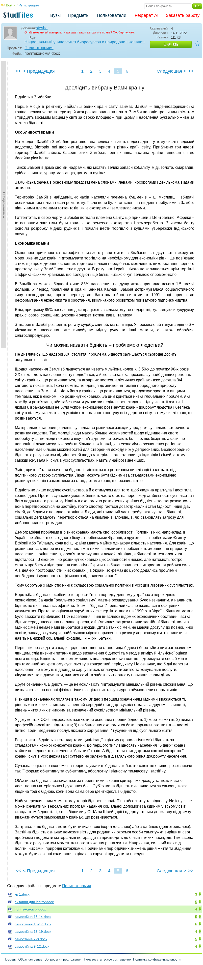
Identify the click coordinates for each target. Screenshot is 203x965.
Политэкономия (39, 48)
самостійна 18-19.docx (33, 932)
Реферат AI (146, 15)
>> (191, 71)
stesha (42, 28)
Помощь (9, 959)
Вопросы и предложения (63, 959)
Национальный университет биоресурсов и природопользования (85, 42)
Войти (11, 5)
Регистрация (29, 5)
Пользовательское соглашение (107, 959)
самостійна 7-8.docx (31, 939)
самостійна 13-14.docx (33, 917)
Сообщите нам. (124, 32)
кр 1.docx (22, 894)
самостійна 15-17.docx (33, 924)
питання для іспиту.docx (34, 902)
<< (18, 71)
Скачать (170, 44)
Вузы (55, 15)
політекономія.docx (30, 909)
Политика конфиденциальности (156, 959)
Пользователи (111, 15)
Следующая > (171, 71)
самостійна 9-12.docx (32, 946)
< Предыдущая (39, 71)
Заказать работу (183, 15)
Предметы (78, 15)
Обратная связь (30, 959)
